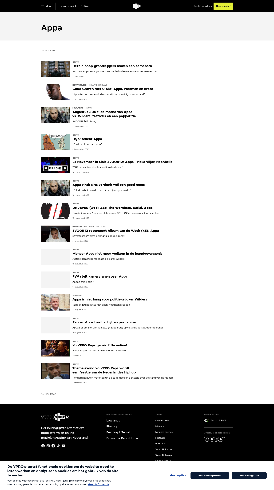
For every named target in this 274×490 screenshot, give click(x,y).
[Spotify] (43, 446)
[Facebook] (53, 446)
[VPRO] (214, 440)
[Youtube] (63, 446)
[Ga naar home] (137, 6)
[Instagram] (48, 446)
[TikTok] (58, 446)
